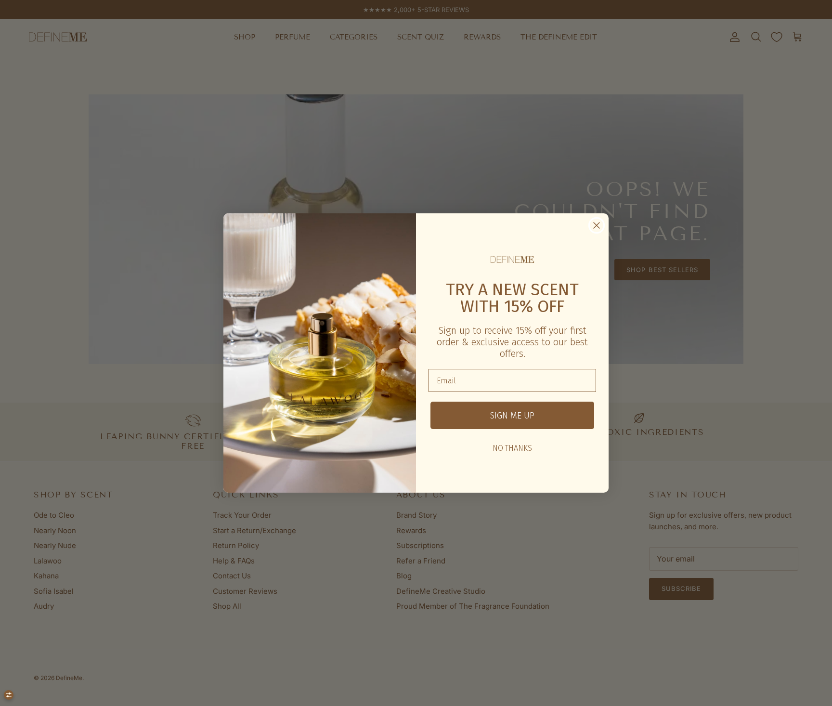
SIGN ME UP (512, 415)
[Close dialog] (596, 225)
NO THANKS (512, 448)
